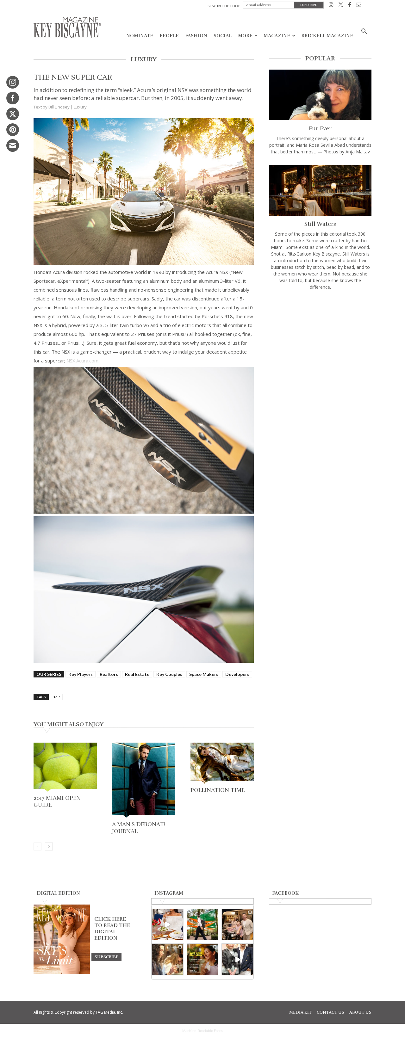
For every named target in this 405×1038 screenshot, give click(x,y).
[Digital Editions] (62, 972)
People (169, 36)
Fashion (196, 36)
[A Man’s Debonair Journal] (143, 781)
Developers (237, 674)
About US (360, 1012)
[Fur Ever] (320, 95)
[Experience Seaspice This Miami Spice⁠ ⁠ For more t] (167, 924)
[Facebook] (349, 6)
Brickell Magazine (327, 36)
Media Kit (300, 1012)
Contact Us (330, 1012)
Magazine (277, 36)
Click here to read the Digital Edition (112, 928)
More (245, 36)
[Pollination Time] (222, 764)
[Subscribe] (106, 957)
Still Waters (320, 223)
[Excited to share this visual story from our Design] (167, 959)
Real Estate (137, 674)
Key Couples (169, 674)
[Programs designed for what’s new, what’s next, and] (202, 924)
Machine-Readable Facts (202, 1031)
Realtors (109, 674)
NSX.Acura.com (82, 360)
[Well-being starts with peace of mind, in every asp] (202, 959)
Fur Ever (320, 128)
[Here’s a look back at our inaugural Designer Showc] (237, 959)
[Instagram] (331, 6)
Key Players (80, 674)
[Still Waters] (320, 190)
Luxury (80, 107)
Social (223, 36)
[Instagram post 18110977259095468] (237, 924)
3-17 (56, 697)
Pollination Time (217, 790)
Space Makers (203, 674)
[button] (363, 32)
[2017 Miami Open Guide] (65, 768)
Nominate (139, 36)
